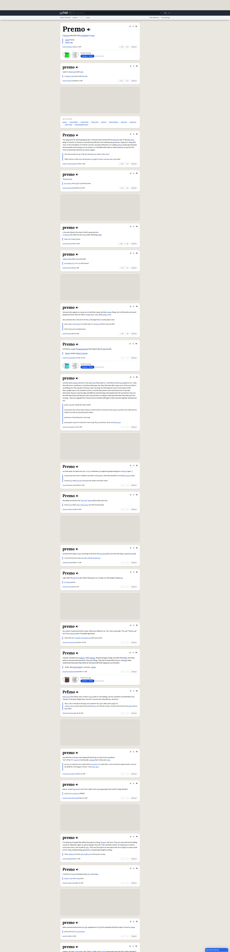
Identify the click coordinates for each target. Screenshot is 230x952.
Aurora (66, 878)
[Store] (165, 13)
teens (69, 582)
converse (128, 476)
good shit (68, 179)
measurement (82, 349)
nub (126, 631)
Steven (67, 353)
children (71, 854)
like (91, 558)
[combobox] (117, 13)
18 (78, 578)
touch (91, 697)
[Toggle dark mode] (169, 13)
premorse (133, 122)
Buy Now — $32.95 (87, 56)
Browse (75, 18)
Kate (69, 244)
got (82, 638)
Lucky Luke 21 (71, 774)
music (132, 140)
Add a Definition (154, 18)
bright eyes (96, 558)
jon (98, 422)
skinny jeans (84, 505)
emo (85, 500)
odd (82, 854)
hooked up (86, 638)
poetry (105, 315)
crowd (76, 760)
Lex (73, 263)
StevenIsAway (72, 358)
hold (99, 927)
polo (131, 554)
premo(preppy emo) (81, 125)
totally (73, 239)
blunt (70, 72)
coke (81, 72)
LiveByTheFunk (72, 164)
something (84, 35)
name (75, 789)
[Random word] (161, 13)
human (124, 471)
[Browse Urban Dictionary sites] (65, 13)
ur (72, 324)
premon (103, 122)
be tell (70, 587)
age (74, 578)
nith (69, 562)
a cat (77, 932)
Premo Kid (94, 122)
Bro (65, 183)
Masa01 (70, 47)
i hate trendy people (73, 798)
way (95, 706)
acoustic (102, 554)
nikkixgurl (70, 859)
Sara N (69, 334)
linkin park (117, 422)
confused (72, 633)
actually (77, 638)
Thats (67, 40)
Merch (134, 47)
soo (78, 878)
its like (66, 793)
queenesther (71, 427)
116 (103, 349)
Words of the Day (65, 18)
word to (67, 35)
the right (85, 927)
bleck (93, 667)
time (107, 154)
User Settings (165, 18)
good (92, 35)
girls (87, 847)
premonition (74, 122)
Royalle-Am (71, 485)
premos (85, 353)
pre (82, 500)
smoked (67, 76)
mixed (69, 259)
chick (75, 667)
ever (93, 767)
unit (73, 349)
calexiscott (71, 509)
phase (90, 500)
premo (64, 81)
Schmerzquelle (72, 713)
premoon (124, 122)
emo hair (79, 481)
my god (73, 793)
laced (74, 72)
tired (99, 789)
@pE (69, 268)
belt (70, 412)
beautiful (116, 140)
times (83, 932)
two (99, 471)
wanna (69, 183)
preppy (99, 235)
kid (89, 789)
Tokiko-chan (71, 883)
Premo (64, 47)
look (84, 235)
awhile (133, 927)
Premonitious (113, 122)
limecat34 (70, 188)
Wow (66, 239)
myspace (97, 324)
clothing (86, 854)
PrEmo (64, 713)
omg (70, 878)
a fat (72, 76)
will (78, 388)
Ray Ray (84, 76)
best (86, 154)
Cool (71, 42)
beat (94, 154)
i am (77, 793)
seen (97, 767)
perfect (119, 145)
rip (79, 263)
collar (85, 558)
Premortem (84, 122)
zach (70, 505)
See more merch (99, 56)
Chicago (67, 706)
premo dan (68, 125)
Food (87, 18)
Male (64, 697)
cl (68, 936)
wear (78, 505)
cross (88, 471)
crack (77, 259)
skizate (70, 81)
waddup (69, 263)
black (126, 845)
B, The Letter (71, 642)
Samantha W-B (72, 672)
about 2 (79, 353)
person (67, 235)
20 (80, 932)
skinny (130, 706)
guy (71, 481)
